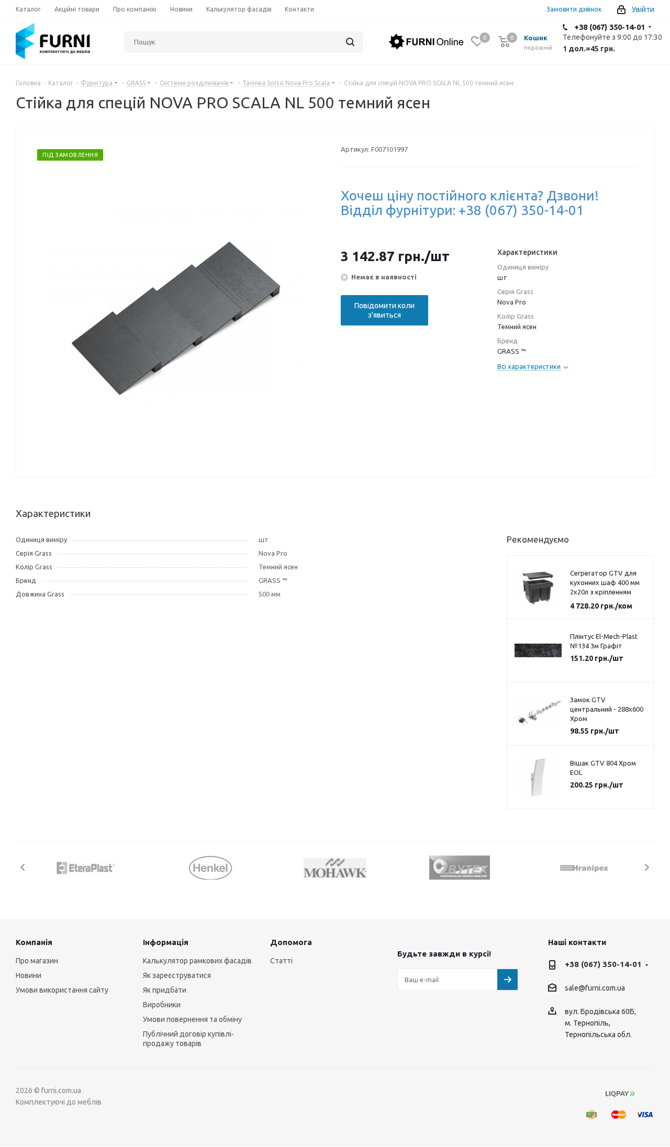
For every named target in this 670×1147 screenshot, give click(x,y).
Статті (281, 961)
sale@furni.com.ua (595, 988)
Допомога (291, 942)
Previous (23, 867)
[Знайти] (350, 41)
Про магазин (37, 961)
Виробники (162, 1004)
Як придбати (164, 990)
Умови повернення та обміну (192, 1019)
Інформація (165, 942)
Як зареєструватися (177, 975)
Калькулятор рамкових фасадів (197, 961)
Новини (28, 975)
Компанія (34, 942)
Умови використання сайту (62, 990)
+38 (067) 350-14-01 (609, 27)
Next (646, 867)
